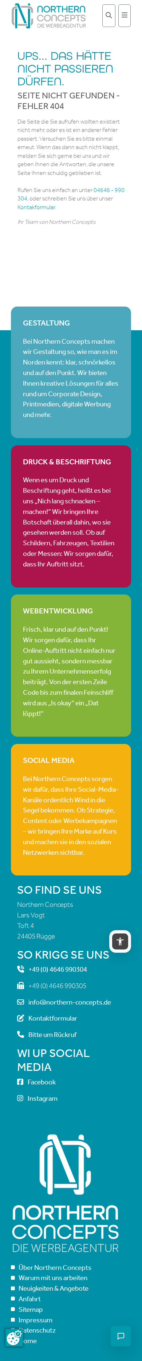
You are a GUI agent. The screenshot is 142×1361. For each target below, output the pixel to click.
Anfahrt (30, 1299)
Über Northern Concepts (55, 1267)
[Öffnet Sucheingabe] (108, 15)
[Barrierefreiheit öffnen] (120, 941)
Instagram (43, 1098)
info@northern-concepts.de (69, 1002)
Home (28, 1341)
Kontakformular (36, 207)
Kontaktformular (52, 1018)
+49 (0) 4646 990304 (57, 969)
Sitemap (31, 1309)
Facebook (42, 1082)
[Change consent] (14, 1337)
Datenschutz (37, 1330)
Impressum (35, 1320)
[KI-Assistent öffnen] (121, 1336)
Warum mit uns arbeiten (53, 1278)
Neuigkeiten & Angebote (53, 1288)
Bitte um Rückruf (52, 1034)
